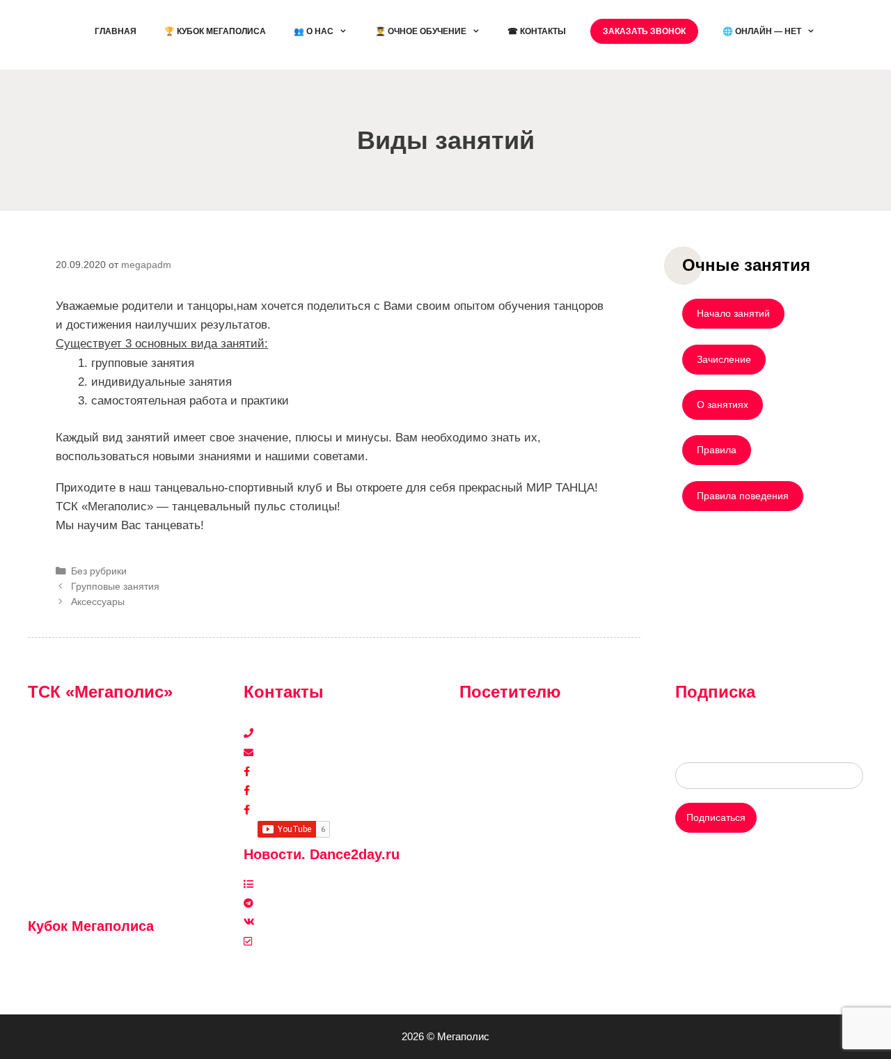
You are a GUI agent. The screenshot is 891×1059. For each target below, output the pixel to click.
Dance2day (283, 809)
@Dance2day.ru (293, 903)
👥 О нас (313, 31)
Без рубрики (99, 570)
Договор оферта (496, 828)
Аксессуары (98, 601)
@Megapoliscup (73, 975)
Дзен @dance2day (299, 884)
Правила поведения (743, 495)
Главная (115, 31)
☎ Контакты (536, 31)
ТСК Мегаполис (293, 771)
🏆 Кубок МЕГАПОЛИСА (215, 31)
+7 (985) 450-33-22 (301, 733)
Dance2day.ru (288, 941)
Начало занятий (733, 313)
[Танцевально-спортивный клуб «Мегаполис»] (52, 33)
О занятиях (722, 404)
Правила (716, 449)
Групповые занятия (115, 586)
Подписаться (716, 817)
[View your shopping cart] (846, 31)
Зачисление (724, 359)
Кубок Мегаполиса (300, 790)
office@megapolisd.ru (306, 752)
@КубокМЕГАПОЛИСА (90, 956)
